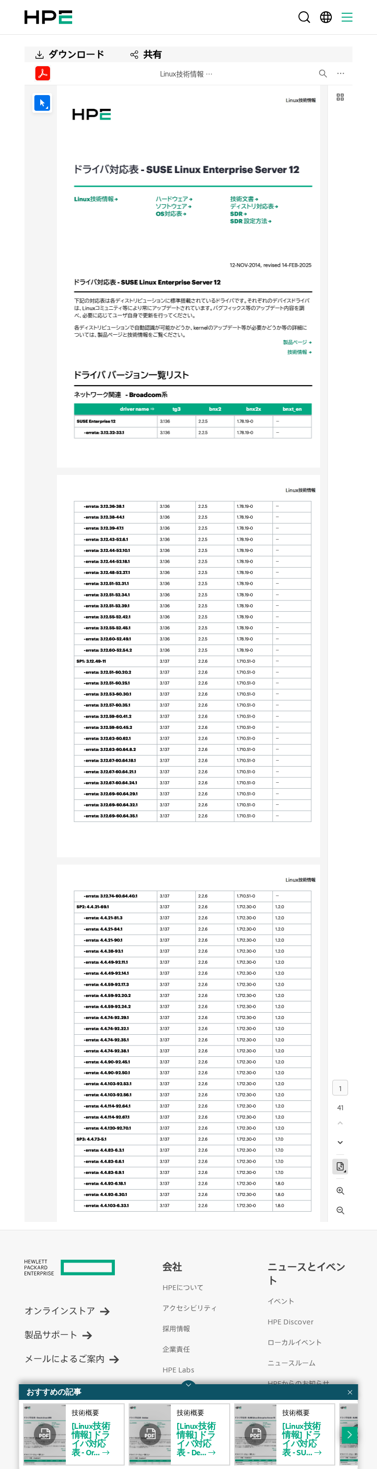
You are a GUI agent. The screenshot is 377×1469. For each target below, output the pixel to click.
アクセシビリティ (189, 1308)
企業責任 (176, 1349)
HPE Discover (291, 1321)
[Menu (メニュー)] (347, 17)
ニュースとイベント (307, 1273)
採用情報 (176, 1328)
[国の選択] (326, 17)
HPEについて (183, 1287)
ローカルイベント (295, 1342)
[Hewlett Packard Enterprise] (48, 17)
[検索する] (304, 17)
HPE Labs (178, 1369)
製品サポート (51, 1334)
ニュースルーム (292, 1363)
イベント (281, 1301)
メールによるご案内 (65, 1358)
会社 (172, 1266)
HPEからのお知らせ (298, 1383)
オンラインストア (60, 1310)
